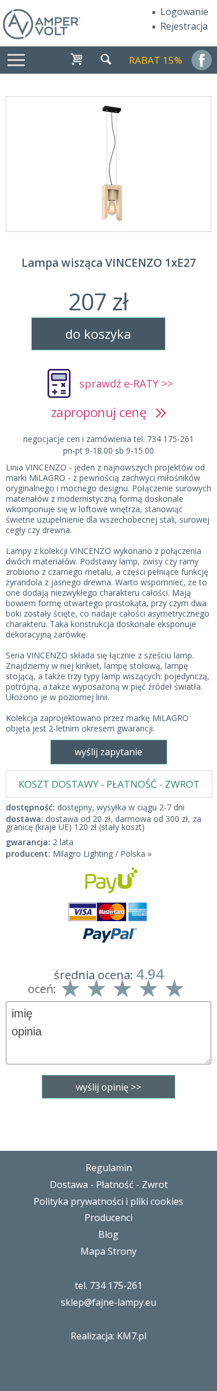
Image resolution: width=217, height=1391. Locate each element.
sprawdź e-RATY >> (126, 383)
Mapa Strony (108, 1251)
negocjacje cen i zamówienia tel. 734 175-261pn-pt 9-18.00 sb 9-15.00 (108, 444)
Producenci (108, 1217)
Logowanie (184, 11)
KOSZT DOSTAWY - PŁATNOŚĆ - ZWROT (109, 784)
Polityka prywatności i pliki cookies (108, 1201)
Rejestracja (184, 26)
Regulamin (109, 1167)
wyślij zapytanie (108, 751)
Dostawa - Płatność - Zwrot (109, 1184)
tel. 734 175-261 (108, 1285)
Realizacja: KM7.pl (108, 1336)
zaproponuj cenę (103, 412)
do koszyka (98, 333)
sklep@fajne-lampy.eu (108, 1302)
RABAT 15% (155, 60)
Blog (108, 1234)
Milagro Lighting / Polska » (102, 853)
